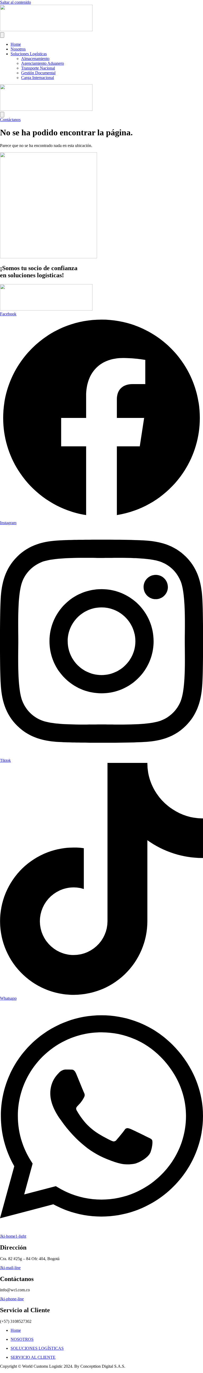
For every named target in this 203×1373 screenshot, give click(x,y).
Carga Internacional (37, 77)
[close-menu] (2, 114)
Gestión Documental (38, 73)
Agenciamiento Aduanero (42, 63)
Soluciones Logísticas (29, 54)
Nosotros (18, 49)
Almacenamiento (35, 58)
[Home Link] (46, 109)
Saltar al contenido (15, 2)
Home (16, 44)
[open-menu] (2, 35)
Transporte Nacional (38, 68)
